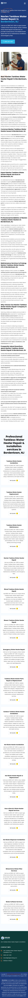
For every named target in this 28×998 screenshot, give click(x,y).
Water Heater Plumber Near (14, 974)
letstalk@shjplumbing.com (10, 958)
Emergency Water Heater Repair (14, 649)
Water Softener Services (14, 902)
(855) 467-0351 (8, 41)
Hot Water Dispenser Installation (14, 840)
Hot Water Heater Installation (14, 745)
